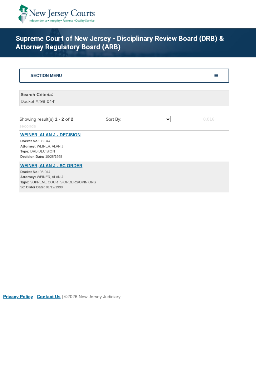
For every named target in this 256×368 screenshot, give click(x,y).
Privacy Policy (18, 296)
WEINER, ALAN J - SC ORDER (51, 165)
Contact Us (49, 296)
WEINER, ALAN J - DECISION (50, 134)
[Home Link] (58, 14)
